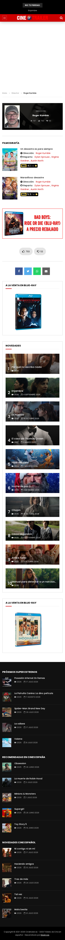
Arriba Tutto (19, 558)
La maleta (32, 10)
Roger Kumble (43, 153)
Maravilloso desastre (32, 177)
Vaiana (18, 738)
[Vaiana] (6, 742)
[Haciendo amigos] (6, 867)
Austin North (37, 160)
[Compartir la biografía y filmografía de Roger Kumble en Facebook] (19, 271)
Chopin (16, 510)
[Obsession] (6, 767)
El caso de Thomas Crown (27, 438)
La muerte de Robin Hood (28, 778)
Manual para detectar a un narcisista (34, 581)
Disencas (45, 935)
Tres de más (21, 879)
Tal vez (18, 894)
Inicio (4, 93)
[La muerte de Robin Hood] (6, 782)
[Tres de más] (6, 882)
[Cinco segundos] (32, 531)
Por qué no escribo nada (27, 367)
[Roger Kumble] (12, 116)
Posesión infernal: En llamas (29, 678)
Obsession (20, 763)
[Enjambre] (32, 388)
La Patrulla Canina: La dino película (33, 693)
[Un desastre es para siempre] (9, 159)
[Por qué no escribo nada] (32, 364)
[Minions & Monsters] (6, 797)
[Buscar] (61, 18)
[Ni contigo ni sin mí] (6, 852)
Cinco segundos (22, 534)
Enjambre (17, 391)
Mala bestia (20, 909)
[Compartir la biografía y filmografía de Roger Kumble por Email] (46, 271)
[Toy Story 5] (6, 827)
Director (15, 93)
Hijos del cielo (20, 462)
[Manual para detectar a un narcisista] (32, 578)
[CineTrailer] (32, 18)
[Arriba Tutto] (32, 554)
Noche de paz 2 (21, 486)
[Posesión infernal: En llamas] (6, 681)
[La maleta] (32, 411)
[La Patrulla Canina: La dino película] (6, 697)
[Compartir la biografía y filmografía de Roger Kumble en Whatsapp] (37, 271)
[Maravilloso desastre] (9, 188)
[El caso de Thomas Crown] (32, 435)
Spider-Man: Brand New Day (29, 708)
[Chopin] (32, 507)
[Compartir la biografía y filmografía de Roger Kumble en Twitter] (28, 271)
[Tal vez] (6, 898)
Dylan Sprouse (42, 156)
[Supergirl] (6, 812)
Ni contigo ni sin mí (24, 848)
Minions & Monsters (25, 793)
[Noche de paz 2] (32, 483)
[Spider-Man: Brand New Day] (6, 712)
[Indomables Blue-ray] (28, 647)
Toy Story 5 (20, 824)
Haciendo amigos (24, 863)
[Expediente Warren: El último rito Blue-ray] (28, 330)
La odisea (19, 723)
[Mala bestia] (6, 913)
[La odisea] (6, 727)
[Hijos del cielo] (32, 459)
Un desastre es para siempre (36, 148)
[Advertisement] (32, 55)
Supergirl (19, 808)
